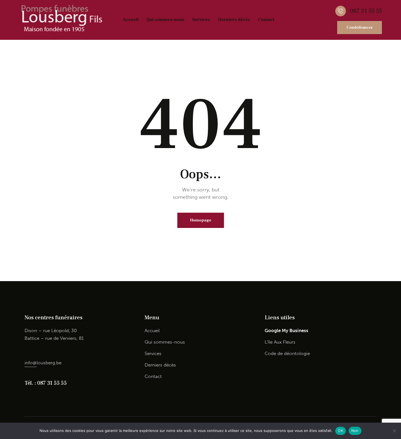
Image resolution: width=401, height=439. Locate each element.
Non (355, 430)
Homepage (200, 220)
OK (340, 430)
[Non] (394, 431)
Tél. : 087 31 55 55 (46, 383)
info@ (31, 362)
